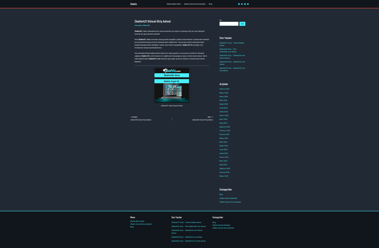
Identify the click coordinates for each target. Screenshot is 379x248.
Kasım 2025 (224, 115)
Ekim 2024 (223, 161)
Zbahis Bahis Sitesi (174, 4)
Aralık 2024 (224, 153)
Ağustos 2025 (225, 127)
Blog (210, 4)
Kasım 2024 (224, 157)
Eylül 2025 (223, 123)
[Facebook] (239, 4)
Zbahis (133, 3)
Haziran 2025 (224, 134)
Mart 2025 (223, 142)
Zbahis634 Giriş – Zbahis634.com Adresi (186, 237)
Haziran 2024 (224, 172)
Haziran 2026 (224, 89)
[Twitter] (242, 4)
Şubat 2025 (224, 146)
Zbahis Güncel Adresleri (228, 198)
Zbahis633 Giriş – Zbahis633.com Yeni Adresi (188, 241)
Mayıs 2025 (224, 138)
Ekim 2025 (223, 119)
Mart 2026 (223, 100)
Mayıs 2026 (224, 93)
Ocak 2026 (224, 108)
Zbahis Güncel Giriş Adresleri (195, 4)
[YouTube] (248, 4)
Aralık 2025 (224, 112)
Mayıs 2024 (224, 176)
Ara (221, 20)
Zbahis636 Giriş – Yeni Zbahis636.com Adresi (188, 226)
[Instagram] (245, 4)
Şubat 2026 (224, 104)
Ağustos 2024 (225, 168)
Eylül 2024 (223, 165)
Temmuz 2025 (225, 131)
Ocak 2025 (224, 149)
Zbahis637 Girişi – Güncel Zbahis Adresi (186, 222)
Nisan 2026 (224, 97)
